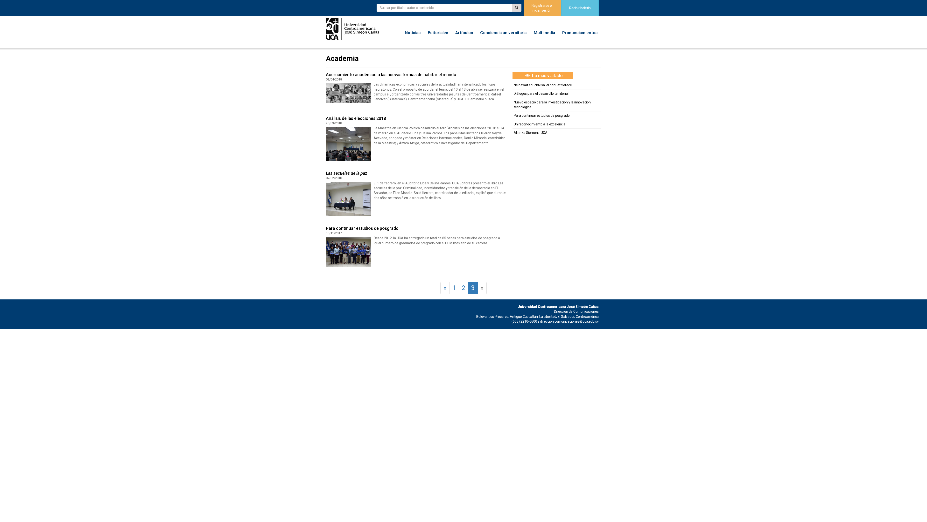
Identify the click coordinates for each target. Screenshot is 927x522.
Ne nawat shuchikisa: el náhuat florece (543, 85)
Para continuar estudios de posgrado (542, 115)
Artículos (464, 32)
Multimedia (544, 32)
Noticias (413, 32)
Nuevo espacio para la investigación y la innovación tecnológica (552, 104)
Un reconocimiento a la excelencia (539, 124)
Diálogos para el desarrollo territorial (541, 93)
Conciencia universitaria (503, 32)
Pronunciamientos (579, 32)
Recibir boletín (580, 8)
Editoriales (438, 32)
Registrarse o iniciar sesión (542, 8)
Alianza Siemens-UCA (531, 133)
